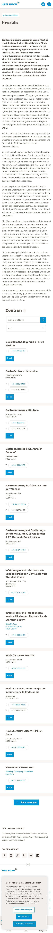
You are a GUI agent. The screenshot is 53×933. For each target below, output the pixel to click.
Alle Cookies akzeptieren (24, 924)
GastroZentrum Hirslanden (22, 371)
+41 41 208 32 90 (18, 668)
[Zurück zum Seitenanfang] (27, 864)
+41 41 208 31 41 (17, 423)
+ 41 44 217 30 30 (18, 504)
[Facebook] (4, 855)
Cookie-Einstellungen (23, 910)
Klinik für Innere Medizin (20, 655)
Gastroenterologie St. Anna (22, 410)
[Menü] (49, 4)
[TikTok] (17, 855)
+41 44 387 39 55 (18, 384)
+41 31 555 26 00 (18, 780)
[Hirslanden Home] (26, 870)
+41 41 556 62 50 (18, 465)
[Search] (43, 320)
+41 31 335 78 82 (18, 351)
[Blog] (37, 855)
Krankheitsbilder (11, 15)
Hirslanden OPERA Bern (20, 767)
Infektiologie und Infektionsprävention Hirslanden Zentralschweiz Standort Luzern (26, 616)
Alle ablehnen (23, 917)
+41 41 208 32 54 (18, 593)
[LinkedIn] (24, 855)
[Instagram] (11, 855)
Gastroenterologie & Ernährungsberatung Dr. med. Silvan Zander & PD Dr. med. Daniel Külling (25, 533)
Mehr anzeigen (29, 802)
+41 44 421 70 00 (18, 550)
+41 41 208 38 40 (18, 747)
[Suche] (43, 4)
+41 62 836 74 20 (18, 705)
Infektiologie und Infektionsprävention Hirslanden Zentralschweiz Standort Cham (26, 574)
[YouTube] (30, 855)
